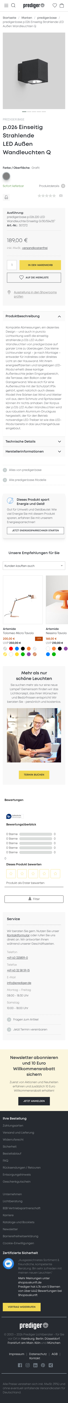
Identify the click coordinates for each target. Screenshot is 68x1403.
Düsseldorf (52, 1339)
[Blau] (17, 649)
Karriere (8, 1215)
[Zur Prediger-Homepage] (33, 6)
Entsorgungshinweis (17, 1175)
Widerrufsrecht (13, 1140)
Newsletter (10, 1229)
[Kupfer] (35, 654)
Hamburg (28, 1339)
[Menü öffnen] (6, 6)
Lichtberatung (12, 1201)
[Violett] (29, 654)
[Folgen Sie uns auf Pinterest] (43, 1365)
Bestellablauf (12, 1154)
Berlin (39, 1339)
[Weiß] (11, 654)
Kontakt (34, 1358)
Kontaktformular (18, 935)
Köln (37, 1343)
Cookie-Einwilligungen (18, 1243)
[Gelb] (17, 654)
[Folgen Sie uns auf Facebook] (20, 1365)
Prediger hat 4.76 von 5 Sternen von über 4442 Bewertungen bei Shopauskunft (40, 1291)
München (53, 1343)
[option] (6, 175)
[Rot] (11, 649)
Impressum (17, 1354)
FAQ (5, 1161)
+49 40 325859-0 (17, 958)
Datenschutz (38, 1354)
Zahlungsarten (13, 1126)
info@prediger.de (19, 983)
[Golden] (5, 654)
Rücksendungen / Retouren (22, 1168)
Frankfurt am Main (20, 1343)
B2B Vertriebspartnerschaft (21, 1208)
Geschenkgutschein (17, 1182)
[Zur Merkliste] (55, 6)
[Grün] (23, 654)
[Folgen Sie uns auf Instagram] (28, 1365)
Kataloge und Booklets (18, 1222)
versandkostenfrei (35, 248)
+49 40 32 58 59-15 (18, 970)
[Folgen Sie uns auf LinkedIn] (35, 1365)
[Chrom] (35, 649)
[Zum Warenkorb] (62, 6)
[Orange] (29, 649)
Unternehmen (12, 1194)
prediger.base (13, 119)
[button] (34, 1101)
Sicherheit (10, 1147)
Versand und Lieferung (18, 1133)
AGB (55, 1354)
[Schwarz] (23, 649)
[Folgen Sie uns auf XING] (51, 1365)
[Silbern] (5, 649)
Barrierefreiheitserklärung (20, 1236)
